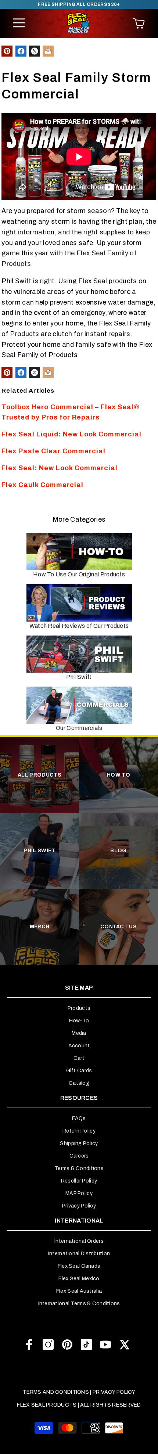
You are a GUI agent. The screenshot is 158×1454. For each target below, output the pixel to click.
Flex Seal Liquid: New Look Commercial (71, 434)
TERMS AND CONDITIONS (55, 1392)
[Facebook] (29, 1344)
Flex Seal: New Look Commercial (59, 468)
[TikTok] (86, 1344)
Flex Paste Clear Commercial (53, 451)
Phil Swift (78, 677)
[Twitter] (124, 1344)
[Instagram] (48, 1344)
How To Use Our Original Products (79, 574)
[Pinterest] (67, 1344)
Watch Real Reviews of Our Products (79, 626)
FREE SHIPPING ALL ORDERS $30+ (79, 4)
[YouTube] (105, 1344)
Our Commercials (79, 728)
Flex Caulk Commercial (42, 485)
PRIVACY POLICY (114, 1392)
